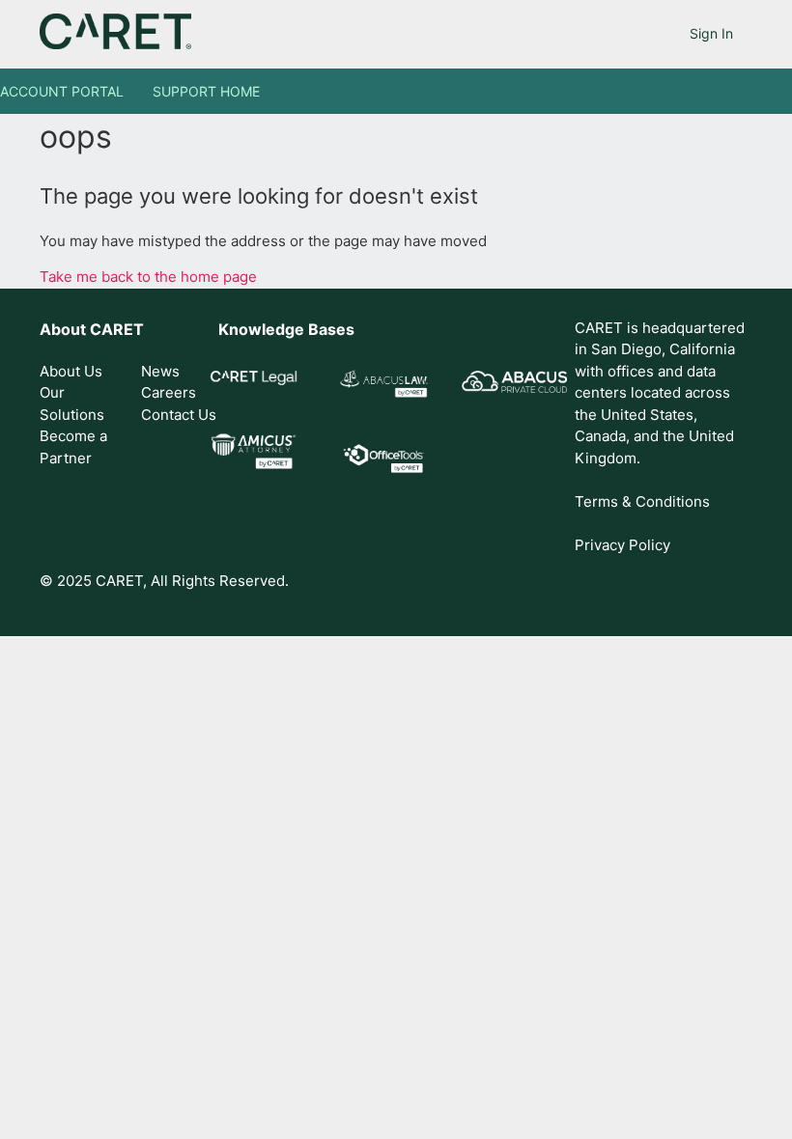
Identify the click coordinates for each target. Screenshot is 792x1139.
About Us (71, 371)
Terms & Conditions (642, 501)
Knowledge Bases (286, 329)
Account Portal (62, 91)
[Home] (115, 44)
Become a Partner (73, 447)
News (160, 371)
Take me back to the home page (148, 276)
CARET (117, 329)
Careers (168, 392)
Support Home (206, 91)
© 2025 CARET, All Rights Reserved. (164, 580)
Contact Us (178, 414)
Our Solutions (72, 403)
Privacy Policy (622, 545)
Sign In (711, 33)
